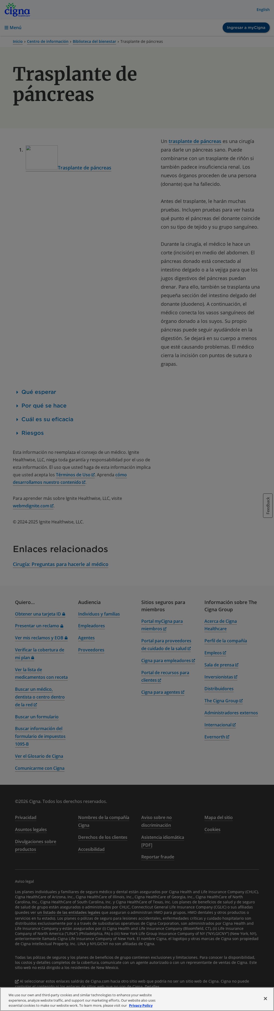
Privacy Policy (141, 1005)
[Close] (265, 998)
